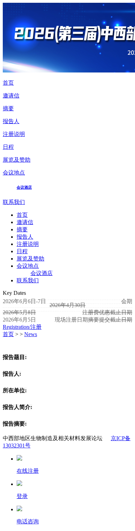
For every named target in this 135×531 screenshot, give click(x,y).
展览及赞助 (16, 160)
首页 (8, 83)
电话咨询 (28, 521)
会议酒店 (24, 187)
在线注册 (28, 471)
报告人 (11, 121)
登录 (22, 496)
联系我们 (14, 202)
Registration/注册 (22, 327)
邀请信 (11, 96)
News (30, 334)
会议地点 (14, 172)
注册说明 (14, 134)
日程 (8, 147)
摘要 (8, 108)
